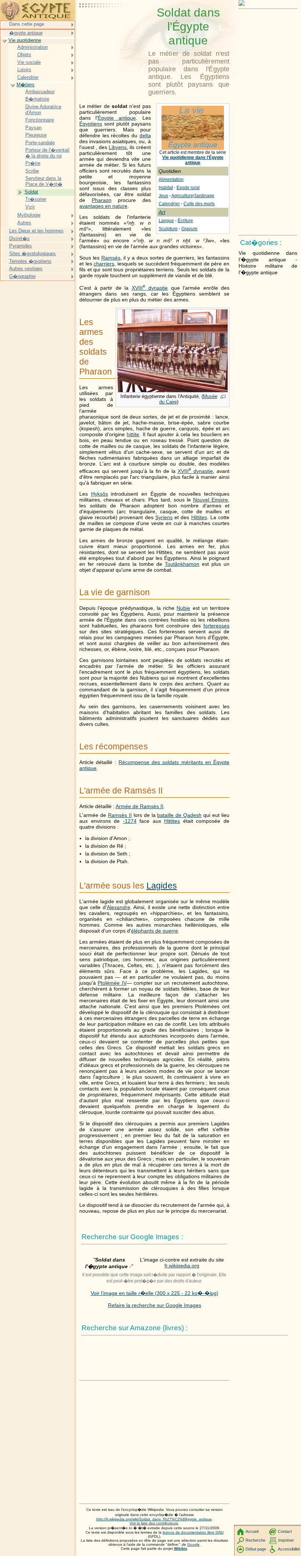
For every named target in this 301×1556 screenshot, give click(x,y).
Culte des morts (199, 203)
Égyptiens (90, 124)
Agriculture (182, 195)
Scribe (32, 171)
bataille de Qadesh (179, 815)
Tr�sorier (35, 199)
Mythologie (28, 215)
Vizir (30, 207)
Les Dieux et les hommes (36, 231)
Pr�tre (32, 163)
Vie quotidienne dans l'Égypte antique (193, 160)
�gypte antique (26, 33)
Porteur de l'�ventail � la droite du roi (47, 153)
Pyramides (20, 246)
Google (193, 1544)
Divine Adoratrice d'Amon (43, 109)
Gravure (189, 228)
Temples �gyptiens (30, 261)
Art (162, 212)
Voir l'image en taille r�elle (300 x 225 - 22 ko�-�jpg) (154, 1293)
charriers (104, 264)
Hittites (199, 517)
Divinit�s (19, 238)
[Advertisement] (112, 23)
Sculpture (168, 228)
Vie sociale (29, 62)
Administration (32, 47)
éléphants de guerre (154, 931)
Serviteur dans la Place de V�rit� (43, 181)
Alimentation (171, 179)
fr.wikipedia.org (181, 1266)
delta (145, 135)
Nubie (183, 608)
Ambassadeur (40, 91)
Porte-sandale (40, 142)
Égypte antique (117, 118)
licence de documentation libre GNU (193, 1532)
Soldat (31, 192)
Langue (166, 220)
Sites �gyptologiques (32, 253)
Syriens (164, 517)
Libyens (118, 147)
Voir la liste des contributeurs (154, 1523)
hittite (133, 434)
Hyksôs (99, 494)
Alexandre (118, 907)
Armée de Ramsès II (139, 806)
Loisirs (24, 69)
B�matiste (37, 99)
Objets (24, 54)
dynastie (150, 288)
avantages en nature (103, 206)
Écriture (185, 220)
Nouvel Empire (210, 500)
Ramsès (110, 258)
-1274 (130, 821)
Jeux (163, 195)
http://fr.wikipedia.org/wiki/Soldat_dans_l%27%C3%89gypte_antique (154, 1519)
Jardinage (204, 195)
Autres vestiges (26, 268)
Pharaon (102, 200)
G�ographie (22, 276)
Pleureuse (36, 135)
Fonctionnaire (39, 120)
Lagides (161, 885)
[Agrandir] (223, 397)
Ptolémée (112, 983)
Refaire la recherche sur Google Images (154, 1305)
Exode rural (188, 187)
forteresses (216, 626)
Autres (24, 222)
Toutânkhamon (182, 564)
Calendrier (169, 203)
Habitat (166, 187)
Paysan (33, 127)
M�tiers (26, 84)
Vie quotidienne (24, 40)
